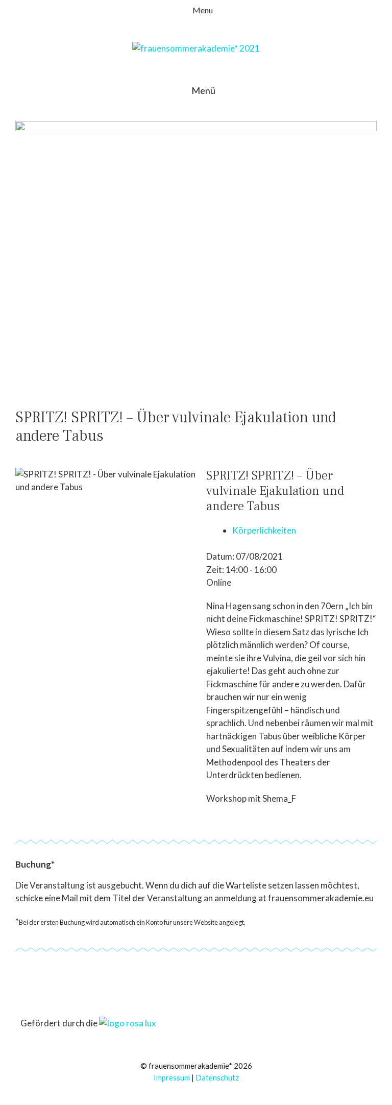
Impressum (172, 1077)
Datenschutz (217, 1077)
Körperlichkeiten (264, 530)
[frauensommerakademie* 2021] (196, 47)
